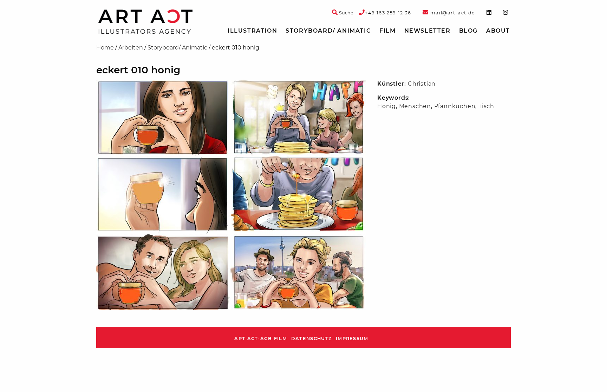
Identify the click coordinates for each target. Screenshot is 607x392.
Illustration (252, 30)
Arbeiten (130, 47)
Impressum (352, 338)
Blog (468, 30)
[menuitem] (252, 30)
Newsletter (427, 30)
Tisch (486, 106)
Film (387, 30)
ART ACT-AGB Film (260, 338)
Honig (386, 106)
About (498, 30)
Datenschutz (311, 338)
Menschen (415, 106)
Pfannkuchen (455, 106)
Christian (422, 83)
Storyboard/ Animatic (328, 30)
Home (105, 47)
